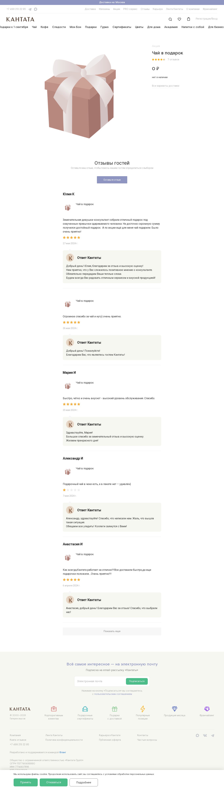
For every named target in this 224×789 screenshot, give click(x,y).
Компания (15, 735)
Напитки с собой (193, 27)
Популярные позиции (143, 717)
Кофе (44, 27)
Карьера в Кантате (110, 735)
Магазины (104, 9)
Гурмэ (105, 27)
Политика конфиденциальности (64, 740)
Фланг (62, 752)
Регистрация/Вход (206, 18)
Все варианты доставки (165, 85)
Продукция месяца (174, 715)
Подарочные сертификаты (85, 717)
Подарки (91, 27)
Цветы (139, 27)
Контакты (142, 735)
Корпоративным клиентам (54, 717)
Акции (116, 9)
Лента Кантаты (174, 9)
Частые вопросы (147, 740)
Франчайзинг (210, 9)
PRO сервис (130, 9)
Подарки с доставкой (114, 717)
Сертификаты (121, 27)
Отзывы (145, 9)
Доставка (90, 9)
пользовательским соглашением (113, 694)
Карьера (158, 9)
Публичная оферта (110, 740)
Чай (34, 27)
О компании (193, 9)
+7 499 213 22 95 (16, 9)
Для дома (153, 27)
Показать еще (112, 631)
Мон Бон (75, 27)
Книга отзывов (18, 740)
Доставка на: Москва (112, 2)
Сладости (59, 27)
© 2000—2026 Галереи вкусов (18, 717)
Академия (171, 27)
